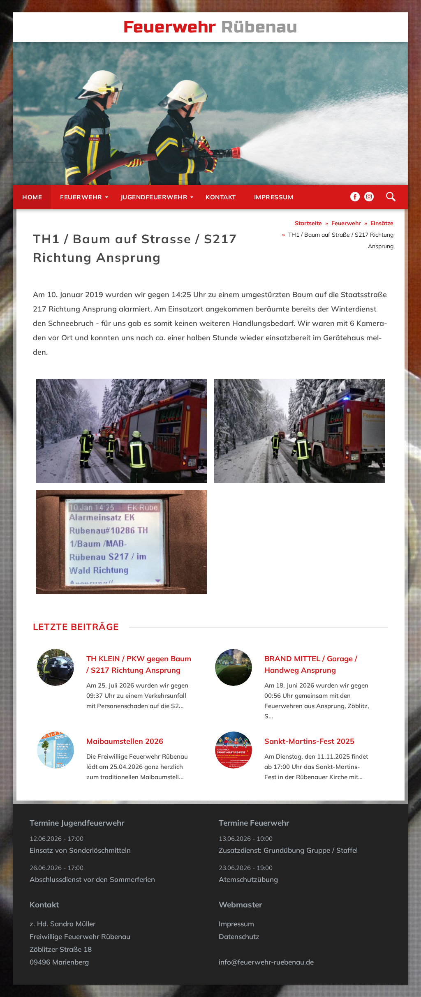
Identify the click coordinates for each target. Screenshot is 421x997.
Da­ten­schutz (239, 936)
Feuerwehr (81, 197)
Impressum (274, 197)
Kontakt (221, 197)
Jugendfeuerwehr (154, 197)
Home (32, 197)
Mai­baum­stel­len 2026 (124, 741)
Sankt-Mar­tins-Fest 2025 (309, 741)
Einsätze (381, 223)
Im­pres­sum (236, 923)
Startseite (308, 223)
